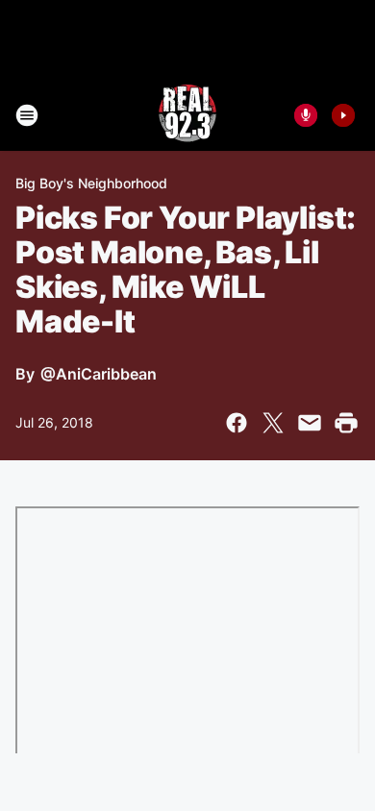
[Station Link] (187, 115)
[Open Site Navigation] (26, 115)
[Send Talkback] (305, 115)
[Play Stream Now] (343, 115)
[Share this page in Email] (309, 422)
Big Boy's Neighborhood (91, 183)
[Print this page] (346, 422)
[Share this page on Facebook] (236, 422)
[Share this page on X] (273, 422)
